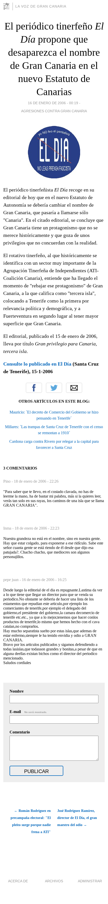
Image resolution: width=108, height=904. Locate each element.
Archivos (54, 881)
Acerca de (18, 881)
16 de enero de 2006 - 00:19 (53, 103)
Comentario (20, 732)
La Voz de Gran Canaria (40, 6)
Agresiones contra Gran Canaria (54, 111)
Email (74, 388)
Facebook (34, 388)
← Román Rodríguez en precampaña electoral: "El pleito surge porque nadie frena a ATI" (30, 821)
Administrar (90, 881)
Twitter (54, 388)
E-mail (28, 711)
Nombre (17, 691)
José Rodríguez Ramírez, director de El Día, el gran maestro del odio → (77, 818)
